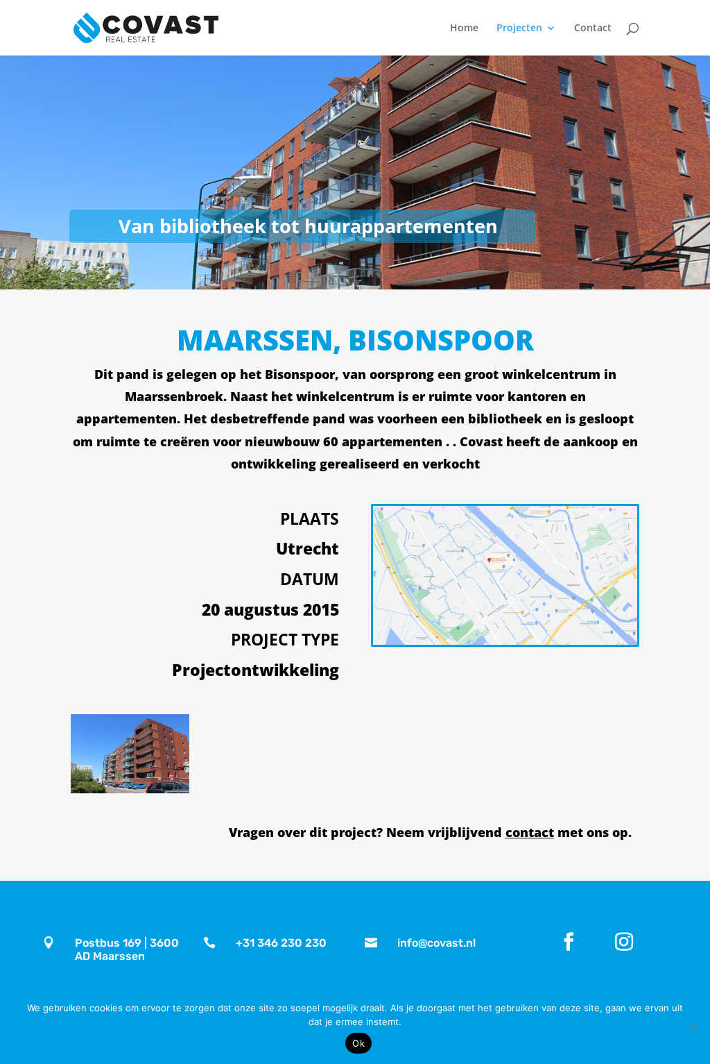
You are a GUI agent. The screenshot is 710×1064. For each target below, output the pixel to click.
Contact (593, 28)
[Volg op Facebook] (569, 942)
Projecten (519, 28)
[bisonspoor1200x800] (130, 789)
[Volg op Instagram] (624, 942)
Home (464, 28)
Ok (358, 1043)
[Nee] (693, 1027)
